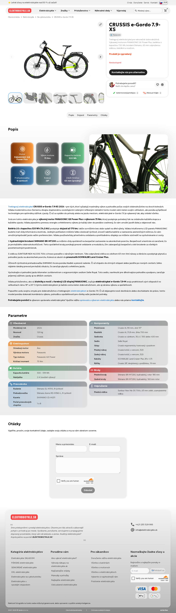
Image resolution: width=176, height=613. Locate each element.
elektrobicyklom (79, 291)
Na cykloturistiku (44, 17)
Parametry (92, 115)
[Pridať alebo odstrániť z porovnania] (162, 85)
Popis (71, 115)
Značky (64, 10)
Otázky (104, 115)
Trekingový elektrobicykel (20, 206)
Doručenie (138, 2)
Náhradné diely (102, 10)
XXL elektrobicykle (20, 572)
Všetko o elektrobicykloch (103, 572)
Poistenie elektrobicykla (103, 581)
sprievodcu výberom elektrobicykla (97, 300)
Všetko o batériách (100, 562)
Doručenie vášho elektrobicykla (106, 558)
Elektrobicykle (46, 10)
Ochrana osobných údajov (100, 610)
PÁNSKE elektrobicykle (22, 562)
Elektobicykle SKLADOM (23, 558)
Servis (146, 2)
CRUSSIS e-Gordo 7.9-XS (64, 17)
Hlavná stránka (14, 17)
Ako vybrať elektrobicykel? (64, 558)
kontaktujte (138, 300)
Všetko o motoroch (100, 567)
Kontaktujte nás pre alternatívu (128, 72)
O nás (129, 2)
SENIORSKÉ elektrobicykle (24, 567)
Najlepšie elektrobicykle (63, 580)
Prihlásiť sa (159, 570)
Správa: (59, 456)
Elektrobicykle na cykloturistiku (26, 576)
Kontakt (154, 2)
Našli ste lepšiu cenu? (125, 86)
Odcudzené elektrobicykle (64, 584)
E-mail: (92, 444)
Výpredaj (121, 10)
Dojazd (80, 115)
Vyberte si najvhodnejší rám (104, 576)
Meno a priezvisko (65, 444)
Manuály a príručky (60, 575)
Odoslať (88, 490)
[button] (100, 24)
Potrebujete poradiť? (126, 83)
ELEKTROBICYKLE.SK (42, 537)
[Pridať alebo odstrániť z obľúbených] (158, 85)
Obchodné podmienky (74, 610)
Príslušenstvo (81, 10)
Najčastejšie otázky (60, 570)
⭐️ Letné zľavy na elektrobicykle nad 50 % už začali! (32, 2)
